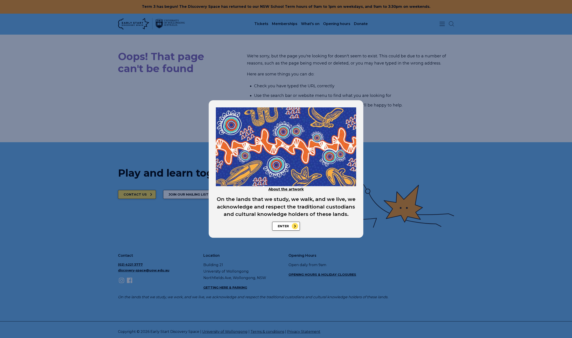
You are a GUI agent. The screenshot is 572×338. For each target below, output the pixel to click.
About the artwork (286, 189)
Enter (283, 226)
